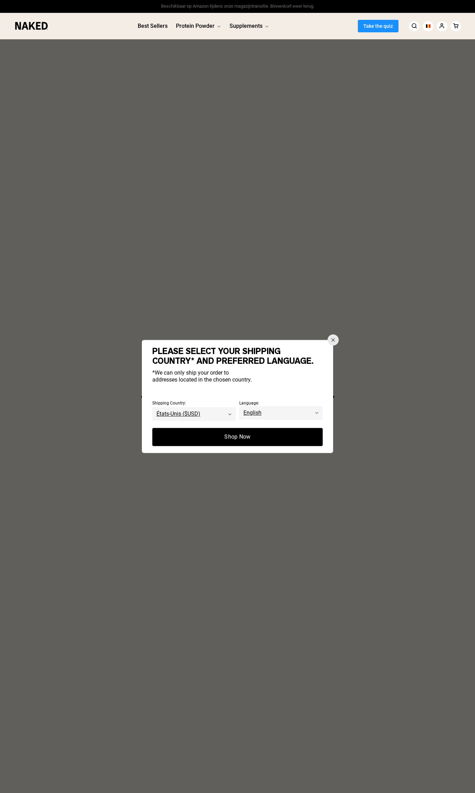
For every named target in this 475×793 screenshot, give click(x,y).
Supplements (246, 26)
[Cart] (456, 26)
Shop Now (237, 437)
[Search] (414, 26)
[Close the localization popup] (333, 339)
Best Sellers (153, 26)
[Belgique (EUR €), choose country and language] (428, 26)
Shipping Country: (169, 403)
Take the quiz (378, 26)
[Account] (442, 26)
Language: (249, 403)
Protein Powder (195, 26)
